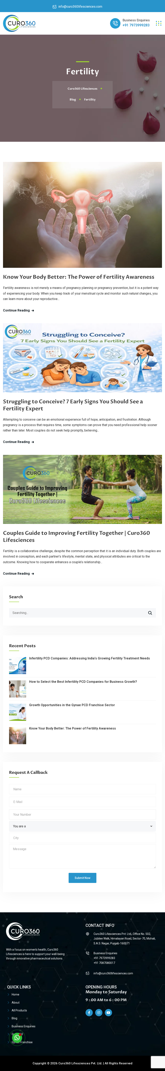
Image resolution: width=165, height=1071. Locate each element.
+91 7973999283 (136, 25)
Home (15, 994)
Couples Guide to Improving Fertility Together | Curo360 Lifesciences (76, 537)
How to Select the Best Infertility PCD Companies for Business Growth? (83, 682)
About (16, 1002)
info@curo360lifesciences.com (80, 6)
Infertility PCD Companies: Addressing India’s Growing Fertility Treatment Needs (89, 658)
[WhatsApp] (17, 1038)
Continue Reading (16, 310)
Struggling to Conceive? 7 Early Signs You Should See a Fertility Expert (73, 405)
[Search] (153, 611)
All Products (19, 1010)
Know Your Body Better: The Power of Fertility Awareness (78, 277)
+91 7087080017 (104, 962)
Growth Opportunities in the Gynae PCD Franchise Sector (72, 705)
